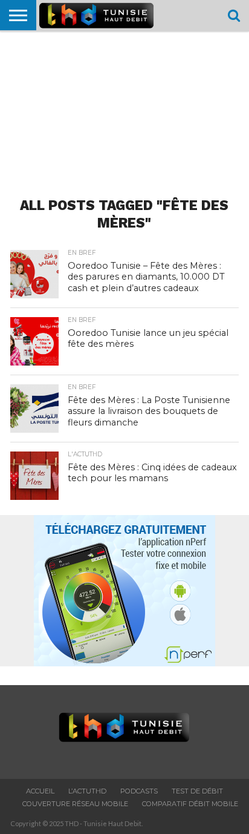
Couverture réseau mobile (75, 804)
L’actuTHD (87, 791)
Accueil (40, 791)
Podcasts (139, 791)
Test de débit (197, 791)
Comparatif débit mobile (190, 804)
